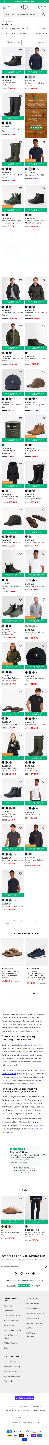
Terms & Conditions (34, 1323)
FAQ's (29, 1328)
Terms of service (23, 1410)
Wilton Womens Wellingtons (9, 83)
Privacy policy (23, 1406)
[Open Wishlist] (40, 7)
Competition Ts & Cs (12, 1315)
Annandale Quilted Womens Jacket (10, 679)
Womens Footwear (12, 1376)
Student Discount (11, 1320)
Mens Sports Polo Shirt (35, 175)
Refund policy (11, 1410)
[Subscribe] (45, 1267)
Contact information (38, 1410)
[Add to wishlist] (20, 50)
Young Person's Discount (10, 1336)
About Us (8, 1306)
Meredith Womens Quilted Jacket (10, 497)
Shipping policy (36, 1406)
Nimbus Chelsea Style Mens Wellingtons (11, 222)
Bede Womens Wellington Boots (33, 497)
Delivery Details (33, 1308)
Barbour (10, 21)
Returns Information (35, 1313)
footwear (37, 1080)
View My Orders (33, 1304)
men (23, 1055)
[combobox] (24, 14)
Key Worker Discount (13, 1330)
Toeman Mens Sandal (34, 542)
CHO (14, 1406)
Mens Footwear (10, 1371)
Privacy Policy (32, 1318)
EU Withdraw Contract (32, 1334)
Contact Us (9, 1311)
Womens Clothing (12, 1366)
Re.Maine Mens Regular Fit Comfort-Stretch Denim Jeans (35, 1234)
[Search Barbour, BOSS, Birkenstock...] (43, 14)
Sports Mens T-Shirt (33, 269)
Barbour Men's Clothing (16, 33)
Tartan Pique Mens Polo (35, 724)
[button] (4, 7)
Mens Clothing (10, 1362)
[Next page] (41, 920)
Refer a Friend (10, 1325)
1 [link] (7, 920)
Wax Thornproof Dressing (9, 451)
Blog (6, 1348)
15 (35, 920)
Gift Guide (8, 1381)
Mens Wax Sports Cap (11, 542)
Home (4, 21)
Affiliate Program (11, 1343)
